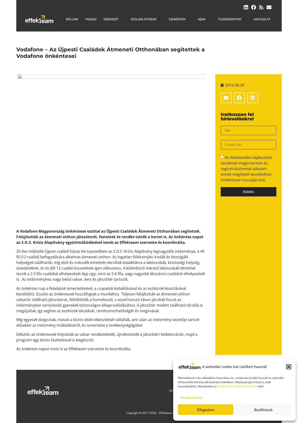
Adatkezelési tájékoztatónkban (237, 386)
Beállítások (263, 409)
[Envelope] (269, 7)
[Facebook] (253, 7)
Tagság (90, 19)
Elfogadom (205, 409)
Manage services (191, 397)
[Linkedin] (246, 7)
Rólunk (72, 19)
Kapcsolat (262, 19)
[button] (288, 366)
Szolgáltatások (143, 19)
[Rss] (261, 7)
